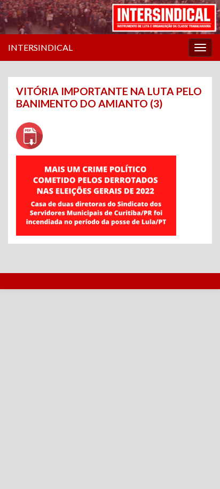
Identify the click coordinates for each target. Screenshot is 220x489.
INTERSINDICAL (40, 47)
